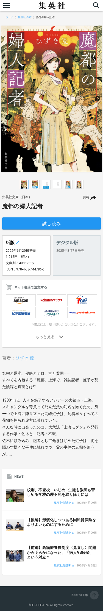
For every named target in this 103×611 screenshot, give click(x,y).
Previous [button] (5, 98)
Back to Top (84, 595)
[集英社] (51, 5)
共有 (86, 197)
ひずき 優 (24, 358)
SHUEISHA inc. (40, 605)
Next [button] (97, 98)
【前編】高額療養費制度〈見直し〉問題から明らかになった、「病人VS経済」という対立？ (61, 552)
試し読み (51, 223)
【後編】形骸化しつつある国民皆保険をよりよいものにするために (61, 522)
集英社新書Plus (64, 503)
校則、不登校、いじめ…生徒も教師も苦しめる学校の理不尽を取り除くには (61, 492)
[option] (51, 99)
